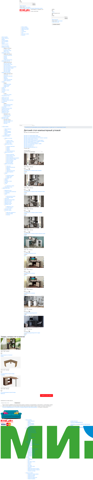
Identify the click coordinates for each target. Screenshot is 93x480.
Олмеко (2, 356)
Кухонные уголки (5, 110)
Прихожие (6, 74)
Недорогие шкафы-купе (32, 477)
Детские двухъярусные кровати (10, 66)
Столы (3, 92)
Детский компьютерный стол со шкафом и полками (34, 141)
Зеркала (3, 91)
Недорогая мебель (29, 472)
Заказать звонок (56, 24)
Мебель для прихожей (6, 72)
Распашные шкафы (7, 84)
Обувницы (6, 78)
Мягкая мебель (24, 26)
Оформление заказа (38, 8)
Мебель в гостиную (5, 47)
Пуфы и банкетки (5, 38)
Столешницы (4, 101)
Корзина (32, 8)
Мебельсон (3, 393)
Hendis (25, 172)
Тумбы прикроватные (8, 59)
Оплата (29, 463)
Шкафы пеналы (7, 85)
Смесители (4, 106)
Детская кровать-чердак (8, 67)
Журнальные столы (5, 95)
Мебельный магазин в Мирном (34, 469)
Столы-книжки (7, 116)
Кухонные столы (5, 112)
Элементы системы (31, 470)
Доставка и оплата (25, 33)
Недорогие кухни (31, 476)
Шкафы (3, 81)
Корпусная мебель (25, 28)
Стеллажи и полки (5, 89)
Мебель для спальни (6, 52)
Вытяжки (5, 123)
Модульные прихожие (8, 76)
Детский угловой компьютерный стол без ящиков (33, 140)
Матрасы (5, 58)
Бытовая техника (5, 118)
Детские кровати (7, 65)
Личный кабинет (23, 8)
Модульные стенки (7, 50)
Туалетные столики (7, 94)
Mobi (25, 255)
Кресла (3, 42)
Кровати (5, 56)
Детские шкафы (7, 71)
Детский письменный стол (29, 144)
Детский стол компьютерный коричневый (32, 136)
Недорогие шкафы (31, 475)
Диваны (3, 39)
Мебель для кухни (25, 29)
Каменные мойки (7, 105)
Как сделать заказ (31, 466)
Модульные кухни (5, 98)
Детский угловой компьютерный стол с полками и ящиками (35, 137)
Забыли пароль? (23, 5)
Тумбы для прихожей (8, 79)
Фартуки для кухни (5, 109)
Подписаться (17, 402)
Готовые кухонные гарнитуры (7, 100)
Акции (23, 30)
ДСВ (25, 315)
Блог (22, 32)
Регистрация (27, 7)
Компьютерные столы (8, 64)
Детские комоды (7, 70)
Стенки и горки (7, 49)
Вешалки (5, 77)
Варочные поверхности (8, 120)
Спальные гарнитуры (8, 55)
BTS (24, 275)
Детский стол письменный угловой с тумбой (32, 143)
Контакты (23, 35)
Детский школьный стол (28, 145)
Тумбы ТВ (4, 87)
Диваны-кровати (5, 43)
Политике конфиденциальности (8, 407)
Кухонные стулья (5, 117)
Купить (27, 169)
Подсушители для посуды (7, 108)
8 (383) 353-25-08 (55, 22)
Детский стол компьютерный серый (31, 135)
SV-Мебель (3, 374)
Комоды (5, 57)
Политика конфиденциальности (76, 422)
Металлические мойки (8, 104)
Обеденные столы (7, 115)
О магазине (24, 31)
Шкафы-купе (6, 86)
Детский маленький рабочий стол (30, 147)
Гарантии (29, 467)
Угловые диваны (5, 40)
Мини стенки (6, 51)
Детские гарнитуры (7, 63)
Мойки (3, 102)
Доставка (30, 465)
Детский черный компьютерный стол (31, 142)
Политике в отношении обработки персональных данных (26, 407)
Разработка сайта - (77, 427)
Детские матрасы (7, 69)
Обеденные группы (5, 111)
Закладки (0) (28, 8)
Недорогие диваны (31, 478)
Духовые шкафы (7, 122)
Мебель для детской (6, 60)
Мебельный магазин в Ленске (33, 468)
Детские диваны (5, 41)
